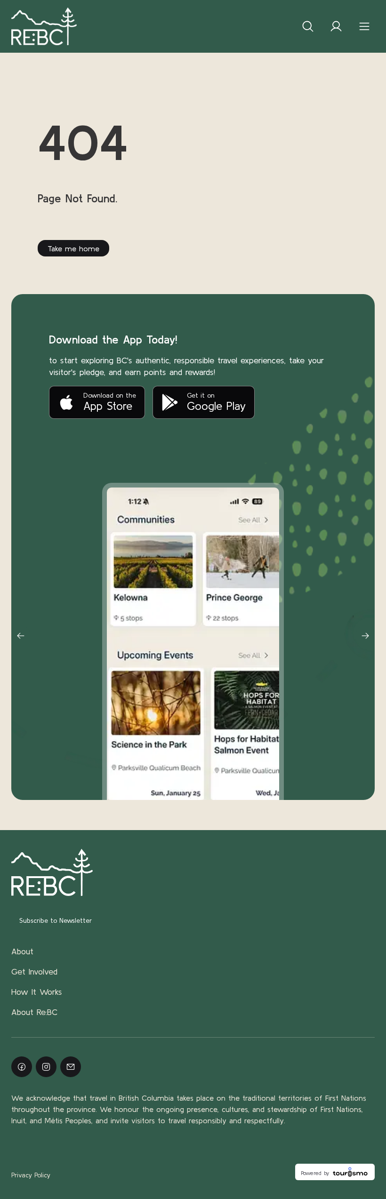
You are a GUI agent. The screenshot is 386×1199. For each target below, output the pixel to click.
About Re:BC (34, 1012)
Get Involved (34, 971)
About (22, 951)
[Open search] (308, 26)
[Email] (70, 1066)
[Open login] (336, 26)
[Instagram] (46, 1066)
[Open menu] (364, 26)
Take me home (73, 248)
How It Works (36, 992)
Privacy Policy (30, 1175)
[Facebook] (21, 1066)
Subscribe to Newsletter (55, 920)
